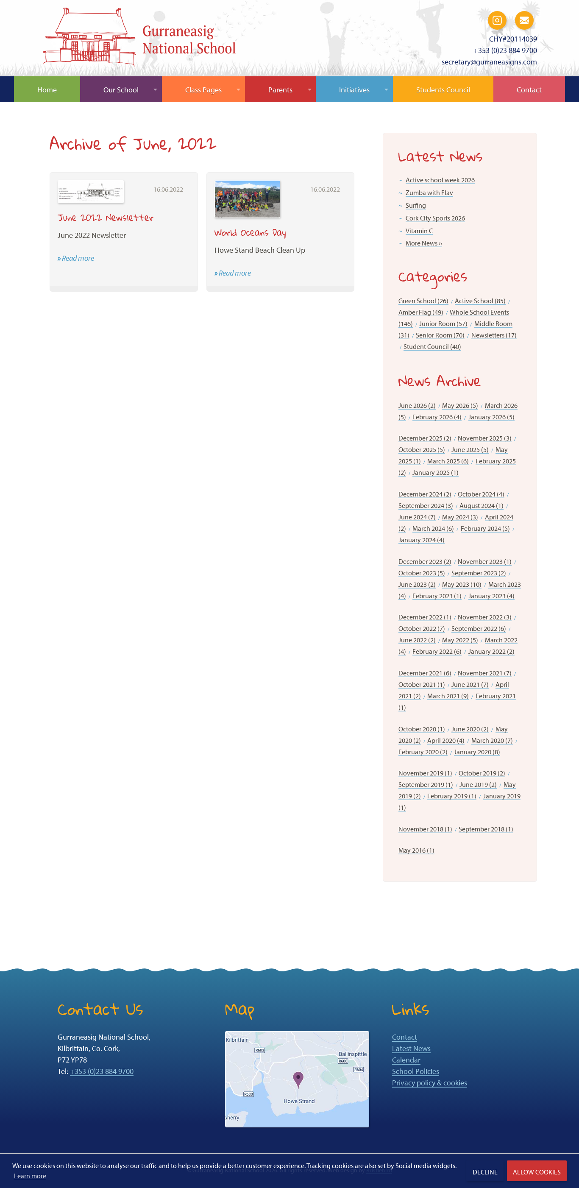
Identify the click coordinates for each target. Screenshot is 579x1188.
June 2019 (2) (478, 784)
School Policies (415, 1071)
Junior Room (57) (443, 323)
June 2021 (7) (470, 684)
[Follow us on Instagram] (497, 19)
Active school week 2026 (440, 180)
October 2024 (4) (481, 494)
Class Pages (203, 90)
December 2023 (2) (424, 561)
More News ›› (424, 243)
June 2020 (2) (470, 729)
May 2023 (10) (462, 584)
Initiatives (354, 90)
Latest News (411, 1048)
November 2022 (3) (485, 617)
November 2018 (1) (425, 829)
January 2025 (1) (435, 472)
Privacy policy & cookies (429, 1083)
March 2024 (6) (433, 528)
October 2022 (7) (421, 628)
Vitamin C (419, 230)
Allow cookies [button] (537, 1172)
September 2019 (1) (425, 784)
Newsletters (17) (494, 335)
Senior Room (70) (440, 335)
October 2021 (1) (421, 684)
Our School (121, 90)
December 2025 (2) (424, 438)
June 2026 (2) (417, 405)
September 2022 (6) (478, 628)
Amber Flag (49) (420, 312)
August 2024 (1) (481, 505)
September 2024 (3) (425, 505)
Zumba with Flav (429, 192)
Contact (529, 90)
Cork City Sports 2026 (435, 218)
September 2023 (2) (478, 573)
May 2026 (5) (460, 405)
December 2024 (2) (424, 494)
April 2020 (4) (446, 740)
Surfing (416, 205)
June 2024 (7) (417, 517)
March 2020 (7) (492, 740)
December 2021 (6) (424, 673)
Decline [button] (485, 1172)
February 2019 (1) (451, 796)
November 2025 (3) (485, 438)
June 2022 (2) (417, 640)
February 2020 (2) (423, 751)
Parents (280, 90)
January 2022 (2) (491, 651)
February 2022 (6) (437, 651)
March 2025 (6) (448, 461)
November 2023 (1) (485, 561)
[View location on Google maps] (297, 1078)
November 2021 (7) (485, 673)
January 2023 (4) (491, 595)
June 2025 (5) (470, 449)
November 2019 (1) (425, 773)
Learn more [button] (30, 1175)
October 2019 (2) (482, 773)
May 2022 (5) (460, 640)
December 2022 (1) (424, 617)
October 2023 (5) (421, 573)
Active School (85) (480, 300)
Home (47, 90)
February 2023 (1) (437, 595)
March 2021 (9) (448, 696)
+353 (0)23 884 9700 (505, 50)
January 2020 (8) (477, 751)
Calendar (406, 1060)
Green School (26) (423, 300)
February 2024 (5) (485, 528)
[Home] (139, 39)
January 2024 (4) (421, 539)
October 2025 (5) (421, 449)
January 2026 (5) (491, 417)
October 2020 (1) (421, 729)
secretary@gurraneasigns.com (489, 62)
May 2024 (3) (460, 517)
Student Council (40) (432, 346)
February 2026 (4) (437, 417)
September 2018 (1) (486, 829)
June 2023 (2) (417, 584)
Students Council (443, 90)
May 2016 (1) (416, 850)
